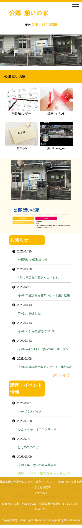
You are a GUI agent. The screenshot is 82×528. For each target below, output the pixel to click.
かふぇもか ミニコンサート (37, 429)
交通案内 (76, 481)
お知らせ (60, 375)
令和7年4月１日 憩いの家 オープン (43, 349)
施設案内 (5, 481)
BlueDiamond (72, 520)
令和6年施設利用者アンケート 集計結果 (45, 367)
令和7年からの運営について (36, 331)
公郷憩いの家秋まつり (33, 259)
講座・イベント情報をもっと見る (42, 473)
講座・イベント (45, 481)
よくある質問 (42, 487)
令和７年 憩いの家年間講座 (37, 465)
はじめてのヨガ (28, 447)
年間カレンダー (23, 481)
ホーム (41, 492)
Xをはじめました (29, 313)
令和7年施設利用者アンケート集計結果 (44, 295)
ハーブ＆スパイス (30, 411)
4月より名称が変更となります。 (39, 277)
